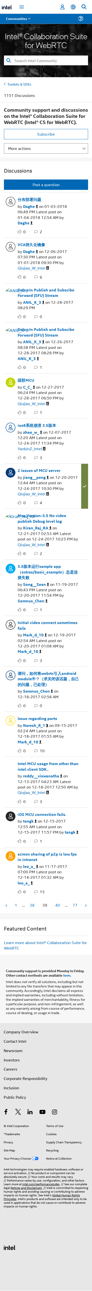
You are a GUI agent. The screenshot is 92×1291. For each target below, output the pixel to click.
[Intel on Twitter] (18, 1112)
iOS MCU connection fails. (42, 814)
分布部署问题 (29, 199)
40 (57, 905)
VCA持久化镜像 (31, 244)
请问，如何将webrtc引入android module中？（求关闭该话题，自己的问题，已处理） (48, 679)
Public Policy (15, 1097)
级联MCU (26, 380)
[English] (73, 7)
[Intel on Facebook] (6, 1112)
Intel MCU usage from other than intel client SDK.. (48, 766)
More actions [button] (19, 148)
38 (32, 905)
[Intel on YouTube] (42, 1112)
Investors (12, 1060)
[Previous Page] (6, 905)
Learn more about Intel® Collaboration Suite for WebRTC (45, 945)
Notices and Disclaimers (26, 1187)
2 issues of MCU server (39, 470)
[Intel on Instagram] (54, 1112)
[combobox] (46, 60)
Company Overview (21, 1032)
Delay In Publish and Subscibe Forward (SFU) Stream (46, 292)
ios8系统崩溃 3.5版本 (37, 425)
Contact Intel (15, 1041)
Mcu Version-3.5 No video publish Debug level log (42, 518)
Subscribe (46, 134)
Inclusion (11, 1088)
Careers (10, 1069)
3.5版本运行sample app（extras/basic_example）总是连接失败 (48, 572)
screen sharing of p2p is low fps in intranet (47, 856)
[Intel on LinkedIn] (30, 1112)
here (66, 975)
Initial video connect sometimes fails (48, 625)
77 (75, 905)
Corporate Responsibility (25, 1078)
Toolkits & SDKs (19, 84)
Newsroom (13, 1050)
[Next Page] (85, 905)
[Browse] (17, 21)
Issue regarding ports (37, 718)
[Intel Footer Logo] (10, 1247)
